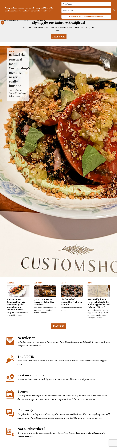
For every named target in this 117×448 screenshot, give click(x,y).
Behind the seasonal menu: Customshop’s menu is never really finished (58, 161)
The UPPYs (25, 357)
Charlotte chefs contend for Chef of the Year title (72, 302)
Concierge (39, 283)
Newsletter (26, 338)
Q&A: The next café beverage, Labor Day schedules (44, 302)
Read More (58, 326)
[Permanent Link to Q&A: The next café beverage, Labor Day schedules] (45, 291)
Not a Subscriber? (31, 429)
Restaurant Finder (31, 375)
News (11, 51)
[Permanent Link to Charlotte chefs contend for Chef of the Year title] (72, 291)
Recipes (10, 283)
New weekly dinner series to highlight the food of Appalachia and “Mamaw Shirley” (99, 303)
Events (22, 391)
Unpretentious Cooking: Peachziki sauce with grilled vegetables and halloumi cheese (16, 304)
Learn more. (58, 37)
